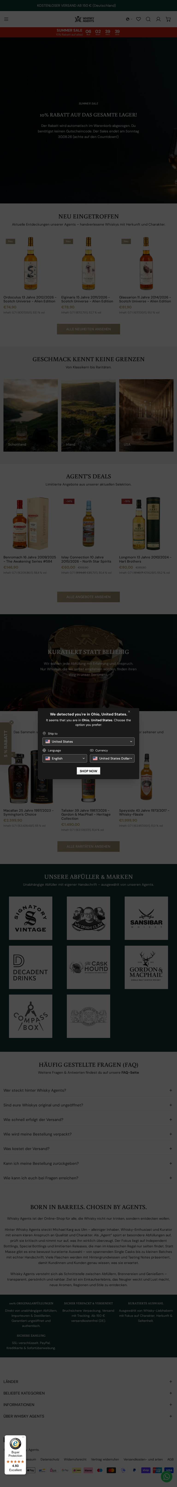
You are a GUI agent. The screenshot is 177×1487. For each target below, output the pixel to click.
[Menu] (23, 1438)
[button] (88, 741)
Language (54, 750)
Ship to (53, 734)
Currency (101, 750)
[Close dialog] (129, 711)
